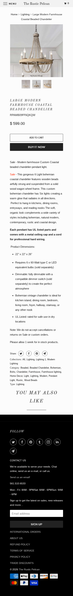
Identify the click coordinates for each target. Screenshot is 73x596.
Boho (12, 372)
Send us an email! (20, 477)
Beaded (24, 367)
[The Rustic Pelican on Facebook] (23, 442)
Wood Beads (30, 380)
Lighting (31, 359)
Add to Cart (36, 137)
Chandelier (22, 372)
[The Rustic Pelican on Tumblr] (40, 442)
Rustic (19, 380)
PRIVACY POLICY (20, 556)
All (24, 359)
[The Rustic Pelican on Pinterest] (31, 442)
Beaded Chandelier (39, 367)
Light (26, 376)
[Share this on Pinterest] (36, 353)
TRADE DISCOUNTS (21, 563)
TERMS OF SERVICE (22, 550)
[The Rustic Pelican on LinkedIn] (58, 442)
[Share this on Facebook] (28, 353)
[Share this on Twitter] (20, 353)
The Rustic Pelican (29, 569)
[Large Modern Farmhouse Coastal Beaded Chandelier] (36, 50)
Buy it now (36, 147)
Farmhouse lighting (51, 372)
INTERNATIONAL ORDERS (25, 531)
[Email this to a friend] (44, 353)
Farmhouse (34, 372)
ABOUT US (16, 538)
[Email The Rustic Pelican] (14, 451)
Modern (43, 376)
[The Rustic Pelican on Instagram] (49, 442)
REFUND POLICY (20, 544)
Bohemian (55, 367)
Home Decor (16, 376)
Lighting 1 (41, 359)
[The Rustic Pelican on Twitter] (14, 442)
